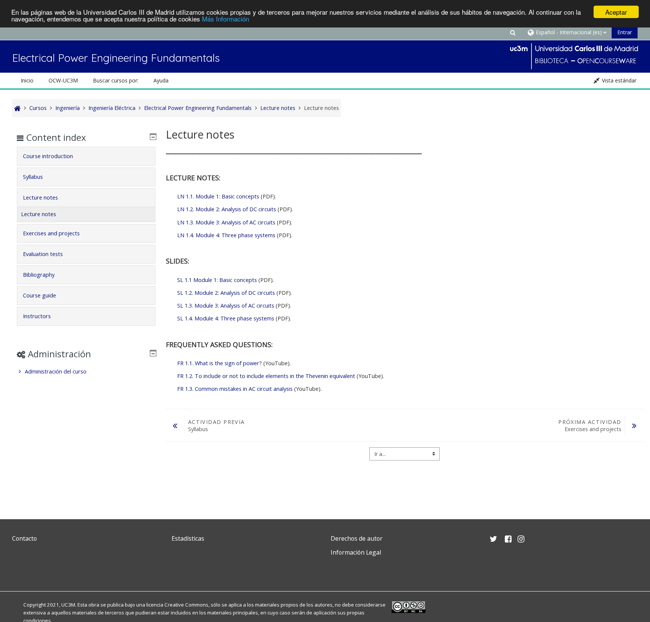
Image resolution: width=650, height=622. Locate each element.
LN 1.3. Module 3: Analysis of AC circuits (226, 222)
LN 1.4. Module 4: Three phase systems (226, 235)
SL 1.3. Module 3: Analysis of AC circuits (225, 305)
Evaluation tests (43, 254)
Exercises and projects (51, 233)
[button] (513, 32)
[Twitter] (19, 570)
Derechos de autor (357, 538)
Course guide (39, 295)
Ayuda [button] (161, 80)
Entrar (624, 32)
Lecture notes (40, 197)
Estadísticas (188, 538)
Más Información (225, 18)
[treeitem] (86, 371)
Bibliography (39, 274)
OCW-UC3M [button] (63, 80)
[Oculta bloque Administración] (153, 353)
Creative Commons (186, 604)
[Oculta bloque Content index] (153, 136)
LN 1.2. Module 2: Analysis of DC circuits (226, 209)
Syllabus (33, 176)
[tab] (86, 156)
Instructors (37, 316)
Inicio (27, 80)
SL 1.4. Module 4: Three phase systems (225, 318)
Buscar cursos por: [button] (115, 80)
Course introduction (48, 156)
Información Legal (356, 552)
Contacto (24, 538)
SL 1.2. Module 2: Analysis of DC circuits (226, 292)
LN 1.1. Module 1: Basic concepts (219, 196)
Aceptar (616, 12)
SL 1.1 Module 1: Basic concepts (217, 280)
